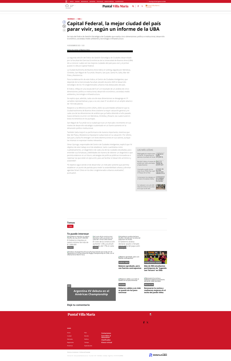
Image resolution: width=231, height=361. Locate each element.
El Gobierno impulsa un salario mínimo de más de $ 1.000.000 (77, 242)
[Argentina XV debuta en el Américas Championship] (91, 269)
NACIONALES (70, 247)
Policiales (100, 1)
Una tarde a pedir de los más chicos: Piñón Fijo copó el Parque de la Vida (146, 171)
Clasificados (119, 1)
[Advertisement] (151, 109)
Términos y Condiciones (72, 352)
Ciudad (77, 1)
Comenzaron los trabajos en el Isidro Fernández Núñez (146, 178)
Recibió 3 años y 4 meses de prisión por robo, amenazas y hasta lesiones (146, 163)
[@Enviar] (64, 30)
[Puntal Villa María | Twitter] (142, 7)
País (85, 333)
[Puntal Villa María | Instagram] (151, 314)
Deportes (92, 1)
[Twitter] (64, 26)
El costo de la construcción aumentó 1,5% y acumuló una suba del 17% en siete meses (104, 244)
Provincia (70, 346)
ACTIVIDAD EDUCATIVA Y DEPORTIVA (153, 262)
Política (86, 339)
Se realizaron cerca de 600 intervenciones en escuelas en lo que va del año (146, 186)
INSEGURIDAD (122, 284)
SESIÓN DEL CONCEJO (124, 262)
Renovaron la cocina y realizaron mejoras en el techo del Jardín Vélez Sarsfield (155, 291)
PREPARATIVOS (122, 247)
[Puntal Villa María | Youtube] (156, 7)
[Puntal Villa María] (81, 316)
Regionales (84, 1)
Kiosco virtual (109, 1)
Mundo (86, 336)
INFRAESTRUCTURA (149, 284)
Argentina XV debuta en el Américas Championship (91, 292)
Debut (69, 286)
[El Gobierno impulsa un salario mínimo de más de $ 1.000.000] (78, 238)
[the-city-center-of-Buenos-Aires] (100, 50)
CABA (70, 226)
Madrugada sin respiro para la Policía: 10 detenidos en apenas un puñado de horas (146, 155)
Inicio (72, 1)
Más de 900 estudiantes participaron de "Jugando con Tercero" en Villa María (155, 269)
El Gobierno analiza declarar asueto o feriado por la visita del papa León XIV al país (129, 244)
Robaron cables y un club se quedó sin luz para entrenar (129, 290)
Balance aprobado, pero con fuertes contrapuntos (129, 267)
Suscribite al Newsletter (106, 336)
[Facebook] (64, 22)
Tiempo (86, 342)
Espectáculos (88, 346)
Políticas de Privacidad (85, 352)
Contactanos (106, 333)
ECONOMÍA (95, 247)
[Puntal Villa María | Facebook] (138, 7)
